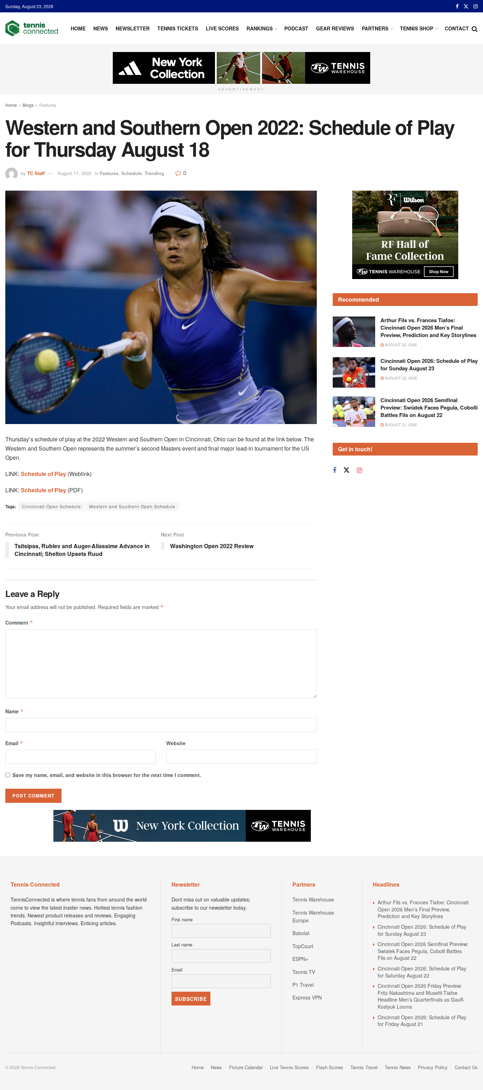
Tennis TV (303, 971)
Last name (181, 944)
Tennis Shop (416, 28)
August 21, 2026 (400, 424)
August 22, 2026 (400, 344)
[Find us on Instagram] (475, 6)
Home (78, 28)
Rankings (259, 28)
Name (14, 711)
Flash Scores (329, 1067)
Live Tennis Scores (289, 1067)
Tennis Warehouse (313, 899)
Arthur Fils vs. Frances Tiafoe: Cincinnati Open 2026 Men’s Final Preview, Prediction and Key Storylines (428, 327)
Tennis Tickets (177, 28)
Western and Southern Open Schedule (132, 506)
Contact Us (466, 1067)
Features (47, 105)
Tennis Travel (364, 1067)
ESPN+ (300, 958)
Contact (457, 28)
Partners (375, 28)
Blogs (28, 105)
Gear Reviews (335, 28)
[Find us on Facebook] (457, 6)
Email (14, 743)
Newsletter (133, 28)
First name (182, 919)
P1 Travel (303, 984)
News (100, 28)
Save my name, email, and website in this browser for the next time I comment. (106, 774)
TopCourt (302, 946)
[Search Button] (475, 28)
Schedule (131, 173)
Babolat (300, 933)
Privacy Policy (433, 1067)
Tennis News (398, 1067)
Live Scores (222, 28)
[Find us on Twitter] (466, 6)
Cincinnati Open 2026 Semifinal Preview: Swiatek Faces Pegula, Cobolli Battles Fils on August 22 (429, 407)
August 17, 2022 (74, 173)
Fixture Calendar (246, 1067)
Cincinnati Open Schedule (51, 506)
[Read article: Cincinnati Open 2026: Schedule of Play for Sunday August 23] (354, 372)
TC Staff (36, 173)
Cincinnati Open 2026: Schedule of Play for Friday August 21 (422, 1021)
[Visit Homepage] (31, 28)
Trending (154, 173)
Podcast (296, 28)
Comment (19, 622)
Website (176, 743)
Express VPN (307, 997)
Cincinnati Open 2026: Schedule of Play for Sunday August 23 (429, 364)
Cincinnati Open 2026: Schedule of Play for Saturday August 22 (422, 972)
